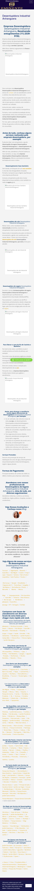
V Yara (12, 862)
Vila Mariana (18, 600)
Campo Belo (6, 638)
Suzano (21, 573)
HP (10, 605)
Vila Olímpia (18, 628)
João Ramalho (12, 775)
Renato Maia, (8, 730)
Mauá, (20, 748)
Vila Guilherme (16, 587)
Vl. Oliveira (13, 823)
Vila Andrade (14, 630)
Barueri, (11, 750)
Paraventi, (28, 726)
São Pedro (13, 852)
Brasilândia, (5, 676)
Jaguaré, (29, 654)
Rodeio (21, 816)
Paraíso (23, 577)
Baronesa (28, 854)
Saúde (16, 633)
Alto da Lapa (7, 600)
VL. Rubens (5, 821)
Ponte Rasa (17, 585)
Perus (19, 658)
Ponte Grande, (6, 734)
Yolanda (4, 854)
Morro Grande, (18, 726)
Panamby (22, 630)
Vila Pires (12, 791)
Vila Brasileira (25, 826)
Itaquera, (23, 692)
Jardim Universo (12, 830)
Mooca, (11, 692)
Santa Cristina (17, 773)
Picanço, (16, 730)
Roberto (5, 852)
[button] (21, 359)
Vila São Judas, (13, 714)
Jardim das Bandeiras (17, 814)
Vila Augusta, (18, 732)
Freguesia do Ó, (14, 669)
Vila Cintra (12, 832)
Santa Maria (27, 848)
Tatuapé (13, 583)
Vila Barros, (11, 716)
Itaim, (23, 718)
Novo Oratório (6, 773)
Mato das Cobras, (21, 723)
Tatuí (16, 754)
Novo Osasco (22, 852)
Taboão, (4, 714)
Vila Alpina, (25, 694)
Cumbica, (27, 712)
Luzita (15, 785)
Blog (24, 509)
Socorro (11, 819)
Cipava (16, 856)
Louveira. (11, 759)
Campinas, (13, 748)
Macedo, (11, 723)
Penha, (13, 689)
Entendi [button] (28, 885)
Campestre (14, 777)
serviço (10, 620)
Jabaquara (5, 602)
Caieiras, (4, 750)
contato (11, 93)
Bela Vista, (27, 732)
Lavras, (4, 723)
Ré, (11, 696)
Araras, (4, 754)
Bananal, (9, 732)
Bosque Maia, (21, 716)
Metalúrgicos (21, 867)
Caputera (5, 826)
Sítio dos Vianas (7, 785)
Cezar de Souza (15, 812)
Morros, (5, 728)
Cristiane (19, 780)
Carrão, (17, 694)
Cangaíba (25, 585)
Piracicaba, (15, 757)
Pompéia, (6, 656)
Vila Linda (13, 793)
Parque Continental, (16, 728)
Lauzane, (5, 674)
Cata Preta (27, 780)
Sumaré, (22, 754)
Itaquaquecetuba (14, 595)
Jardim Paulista (25, 636)
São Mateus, (24, 698)
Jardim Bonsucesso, (16, 712)
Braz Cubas (21, 832)
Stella (20, 782)
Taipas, (16, 672)
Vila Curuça (5, 583)
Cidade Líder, (15, 698)
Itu (17, 752)
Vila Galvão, (25, 720)
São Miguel (14, 573)
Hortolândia (6, 757)
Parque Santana (16, 821)
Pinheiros (16, 597)
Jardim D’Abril (13, 854)
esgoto (6, 308)
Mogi (3, 595)
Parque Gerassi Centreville (23, 798)
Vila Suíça (18, 789)
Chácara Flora (16, 638)
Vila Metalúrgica (8, 789)
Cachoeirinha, (24, 672)
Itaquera (9, 575)
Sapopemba (15, 700)
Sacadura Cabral (7, 787)
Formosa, (17, 696)
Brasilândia (21, 583)
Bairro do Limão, (7, 672)
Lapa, (23, 651)
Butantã (22, 570)
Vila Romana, (14, 656)
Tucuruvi (5, 570)
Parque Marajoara (7, 798)
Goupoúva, (5, 718)
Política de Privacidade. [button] (13, 888)
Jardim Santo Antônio (8, 796)
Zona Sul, (12, 624)
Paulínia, (25, 750)
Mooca (21, 589)
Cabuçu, (23, 730)
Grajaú (4, 633)
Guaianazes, (21, 689)
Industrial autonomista (9, 864)
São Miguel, (5, 689)
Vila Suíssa (5, 812)
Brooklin (22, 633)
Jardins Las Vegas (19, 787)
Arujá (27, 573)
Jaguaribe (20, 850)
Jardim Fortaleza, (15, 720)
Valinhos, (5, 759)
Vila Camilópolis (22, 771)
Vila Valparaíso (21, 793)
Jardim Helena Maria (9, 850)
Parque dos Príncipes (15, 869)
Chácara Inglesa (26, 638)
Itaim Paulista (15, 577)
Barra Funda (24, 575)
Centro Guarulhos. (18, 734)
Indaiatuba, (5, 752)
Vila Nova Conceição (17, 626)
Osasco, (26, 748)
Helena (13, 780)
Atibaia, (18, 750)
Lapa (3, 575)
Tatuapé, (4, 692)
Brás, (17, 692)
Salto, (12, 752)
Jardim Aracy (12, 816)
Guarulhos (5, 573)
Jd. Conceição (18, 845)
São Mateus (6, 587)
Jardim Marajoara (9, 640)
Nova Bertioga (14, 826)
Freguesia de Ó (7, 585)
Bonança (21, 854)
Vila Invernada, (15, 718)
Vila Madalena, (13, 654)
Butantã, (13, 658)
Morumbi (5, 589)
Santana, (5, 669)
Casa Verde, (24, 669)
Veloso (25, 845)
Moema (14, 589)
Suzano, (11, 746)
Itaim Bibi (8, 597)
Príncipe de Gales (24, 785)
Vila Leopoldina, (7, 651)
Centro (18, 819)
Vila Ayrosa (18, 848)
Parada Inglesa (23, 676)
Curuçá (28, 787)
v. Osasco (5, 862)
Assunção (22, 777)
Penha (24, 587)
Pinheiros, (17, 651)
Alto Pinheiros (25, 597)
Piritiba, (4, 654)
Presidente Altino (20, 862)
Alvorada (6, 782)
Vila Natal (25, 819)
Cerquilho (23, 752)
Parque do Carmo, (7, 694)
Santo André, (19, 746)
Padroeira (5, 848)
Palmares (20, 775)
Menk (11, 848)
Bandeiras (28, 850)
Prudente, (5, 696)
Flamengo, (27, 728)
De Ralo (22, 605)
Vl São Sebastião (20, 828)
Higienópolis (14, 570)
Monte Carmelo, (7, 726)
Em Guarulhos (26, 595)
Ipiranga (4, 605)
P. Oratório (14, 782)
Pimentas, (5, 712)
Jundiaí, (4, 746)
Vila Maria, (13, 674)
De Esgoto (15, 605)
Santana (16, 575)
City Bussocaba (7, 856)
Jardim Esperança (7, 828)
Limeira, (11, 754)
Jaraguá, (22, 654)
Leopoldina (5, 577)
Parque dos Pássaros (8, 771)
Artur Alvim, (5, 700)
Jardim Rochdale (7, 845)
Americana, (23, 757)
